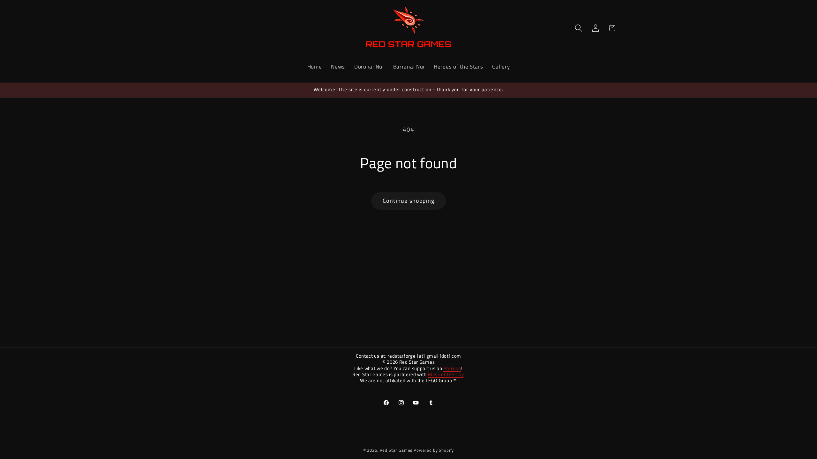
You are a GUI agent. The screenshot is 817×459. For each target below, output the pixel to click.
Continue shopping (408, 200)
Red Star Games (396, 450)
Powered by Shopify (434, 450)
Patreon (452, 368)
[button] (578, 28)
